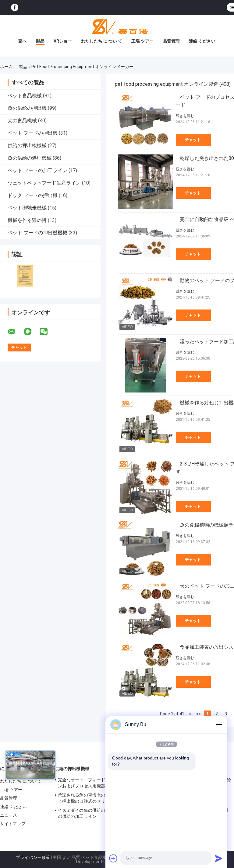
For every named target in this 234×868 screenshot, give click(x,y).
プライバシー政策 (33, 857)
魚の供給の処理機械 (29, 158)
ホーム (6, 66)
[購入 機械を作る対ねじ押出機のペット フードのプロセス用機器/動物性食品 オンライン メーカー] (145, 426)
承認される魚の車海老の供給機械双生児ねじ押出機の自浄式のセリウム (99, 798)
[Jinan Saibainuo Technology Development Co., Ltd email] (15, 331)
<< (198, 713)
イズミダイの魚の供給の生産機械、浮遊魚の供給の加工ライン (99, 813)
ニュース (8, 815)
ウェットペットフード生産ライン (44, 183)
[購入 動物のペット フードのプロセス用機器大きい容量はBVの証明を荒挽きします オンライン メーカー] (145, 304)
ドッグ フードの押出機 (33, 195)
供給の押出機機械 (27, 145)
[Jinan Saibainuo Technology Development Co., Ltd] (117, 27)
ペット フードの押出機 (33, 133)
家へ (22, 41)
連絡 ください (202, 41)
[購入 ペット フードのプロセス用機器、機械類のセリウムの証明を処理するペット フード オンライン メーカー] (145, 120)
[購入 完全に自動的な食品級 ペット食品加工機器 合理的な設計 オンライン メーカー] (145, 243)
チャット (193, 139)
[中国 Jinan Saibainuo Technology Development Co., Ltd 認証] (25, 276)
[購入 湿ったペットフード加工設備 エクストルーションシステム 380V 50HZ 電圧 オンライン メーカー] (145, 365)
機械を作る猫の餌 (27, 220)
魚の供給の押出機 (27, 108)
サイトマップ (13, 823)
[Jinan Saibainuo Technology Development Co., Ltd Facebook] (14, 7)
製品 (40, 41)
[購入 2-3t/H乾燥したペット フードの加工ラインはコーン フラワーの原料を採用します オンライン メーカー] (145, 487)
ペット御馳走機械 (27, 208)
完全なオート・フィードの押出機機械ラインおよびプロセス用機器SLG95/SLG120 (99, 782)
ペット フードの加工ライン (37, 170)
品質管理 (171, 41)
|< (189, 713)
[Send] (219, 858)
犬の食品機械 (22, 120)
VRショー (63, 41)
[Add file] (113, 858)
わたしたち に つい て (101, 41)
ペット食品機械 (25, 96)
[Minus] (218, 724)
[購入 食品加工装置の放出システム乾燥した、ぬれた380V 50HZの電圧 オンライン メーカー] (145, 670)
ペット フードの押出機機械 (37, 233)
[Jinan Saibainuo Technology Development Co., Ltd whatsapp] (31, 331)
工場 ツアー (142, 41)
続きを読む (185, 116)
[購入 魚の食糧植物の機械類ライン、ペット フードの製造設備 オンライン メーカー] (145, 548)
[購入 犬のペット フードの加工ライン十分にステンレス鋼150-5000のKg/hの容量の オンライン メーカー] (145, 609)
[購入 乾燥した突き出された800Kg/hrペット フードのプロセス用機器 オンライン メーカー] (145, 181)
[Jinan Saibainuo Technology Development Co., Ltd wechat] (47, 331)
